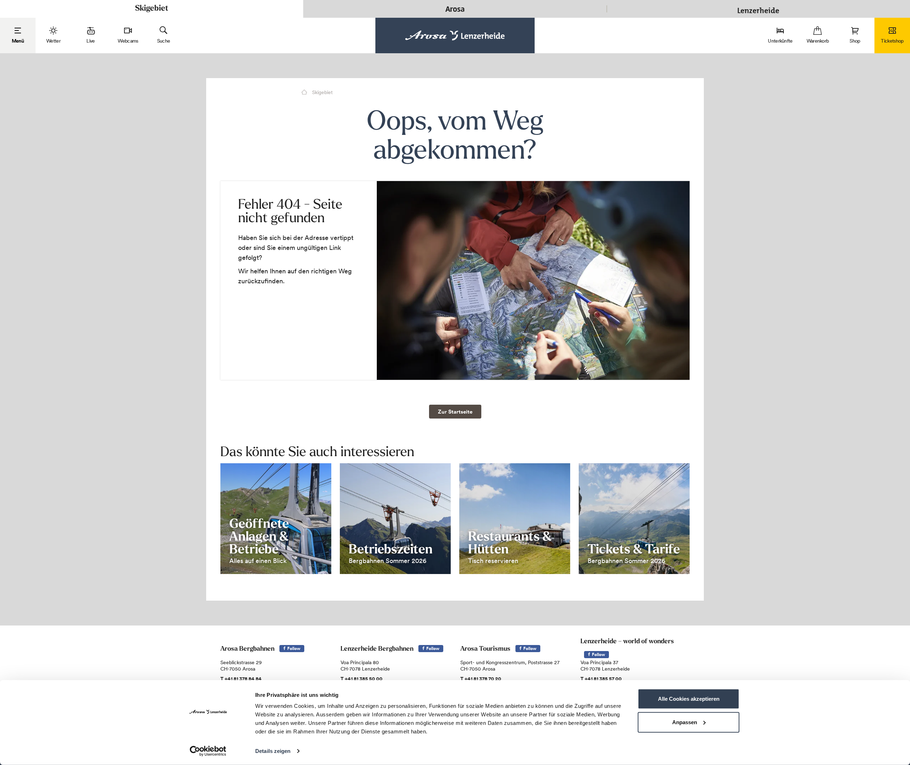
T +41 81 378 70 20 (480, 679)
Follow (293, 648)
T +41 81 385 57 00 (601, 679)
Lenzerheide (758, 8)
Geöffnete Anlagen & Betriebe (259, 537)
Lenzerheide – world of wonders (627, 642)
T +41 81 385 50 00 (361, 679)
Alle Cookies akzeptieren (688, 699)
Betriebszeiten (391, 550)
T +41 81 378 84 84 (241, 679)
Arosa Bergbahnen (247, 649)
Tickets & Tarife (634, 550)
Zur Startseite (455, 411)
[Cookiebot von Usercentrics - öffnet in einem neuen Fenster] (208, 751)
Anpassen (684, 722)
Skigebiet (151, 9)
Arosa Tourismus (485, 649)
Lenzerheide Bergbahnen (377, 649)
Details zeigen (272, 751)
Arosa (455, 9)
